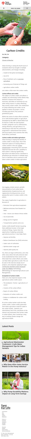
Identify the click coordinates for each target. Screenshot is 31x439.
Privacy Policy (5, 429)
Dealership (4, 416)
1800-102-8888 (15, 8)
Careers (3, 415)
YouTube (3, 423)
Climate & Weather (7, 60)
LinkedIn (3, 424)
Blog (3, 412)
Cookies (3, 428)
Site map (4, 427)
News (3, 414)
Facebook (4, 420)
